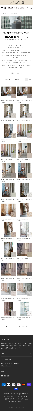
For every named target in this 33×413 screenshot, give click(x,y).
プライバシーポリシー (10, 396)
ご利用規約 (6, 393)
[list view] (30, 79)
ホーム (2, 13)
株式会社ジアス (19, 401)
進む (24, 326)
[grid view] (26, 79)
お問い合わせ (24, 399)
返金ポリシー (24, 393)
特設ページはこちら (16, 73)
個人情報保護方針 (22, 396)
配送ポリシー (15, 393)
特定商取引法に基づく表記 (12, 399)
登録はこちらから (6, 366)
